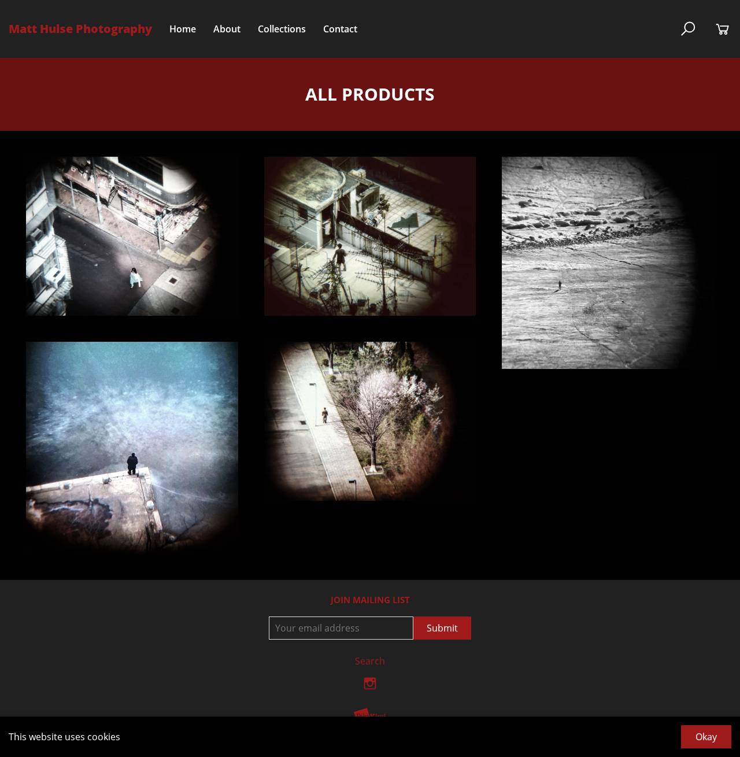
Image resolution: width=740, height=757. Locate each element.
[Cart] (722, 29)
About (226, 29)
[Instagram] (370, 686)
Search (370, 661)
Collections (282, 29)
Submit (442, 628)
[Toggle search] (688, 29)
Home (182, 29)
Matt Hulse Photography (80, 28)
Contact (340, 29)
